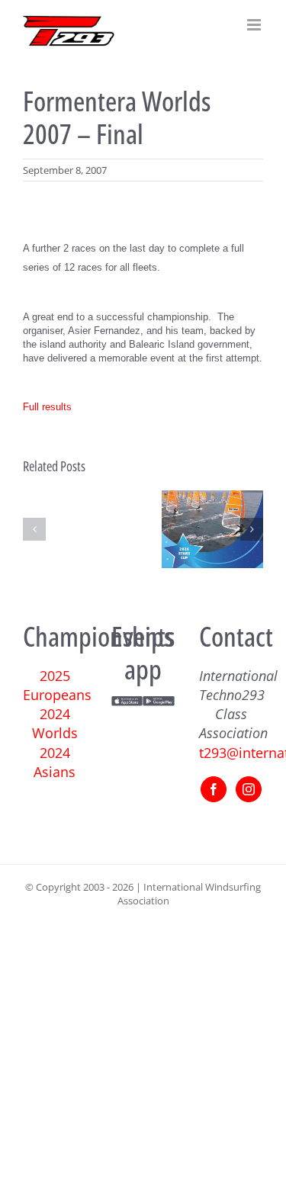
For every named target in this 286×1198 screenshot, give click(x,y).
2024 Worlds (55, 723)
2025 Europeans (57, 685)
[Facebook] (214, 789)
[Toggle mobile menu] (255, 25)
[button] (34, 529)
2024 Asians (55, 762)
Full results (47, 407)
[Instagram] (249, 789)
